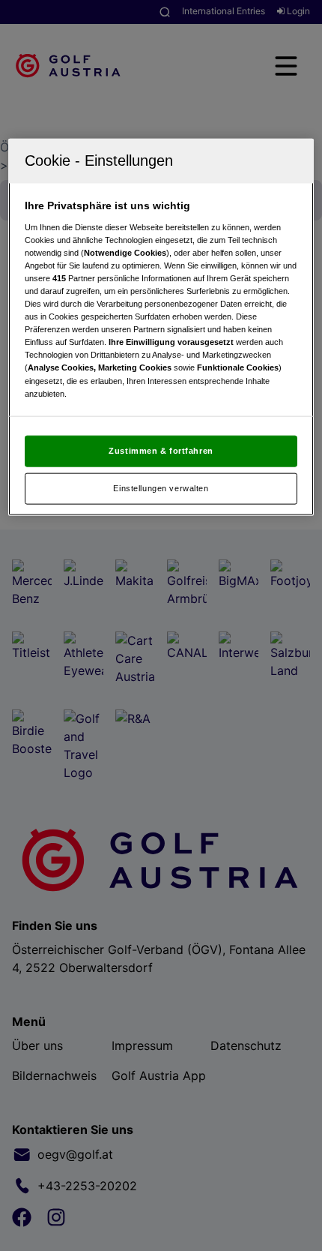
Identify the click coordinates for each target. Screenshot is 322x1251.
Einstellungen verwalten (160, 488)
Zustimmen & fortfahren (161, 450)
